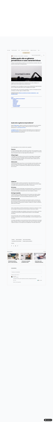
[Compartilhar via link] (17, 245)
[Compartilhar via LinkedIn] (15, 245)
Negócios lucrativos (33, 50)
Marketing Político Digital (25, 50)
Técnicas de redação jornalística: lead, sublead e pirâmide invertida (26, 262)
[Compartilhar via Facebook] (11, 245)
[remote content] (26, 115)
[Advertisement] (25, 6)
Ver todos (8, 50)
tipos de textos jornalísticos (27, 239)
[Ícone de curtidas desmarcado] (13, 280)
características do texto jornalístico (16, 241)
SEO (19, 50)
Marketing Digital (14, 50)
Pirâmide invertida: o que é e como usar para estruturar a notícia (13, 262)
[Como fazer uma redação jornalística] (40, 256)
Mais (38, 50)
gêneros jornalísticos (19, 239)
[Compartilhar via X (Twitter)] (13, 245)
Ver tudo (45, 251)
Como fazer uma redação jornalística (39, 262)
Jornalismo (12, 243)
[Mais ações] (41, 276)
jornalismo (13, 239)
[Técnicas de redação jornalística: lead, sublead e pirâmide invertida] (26, 256)
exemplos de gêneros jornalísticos (27, 241)
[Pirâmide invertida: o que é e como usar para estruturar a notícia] (13, 256)
